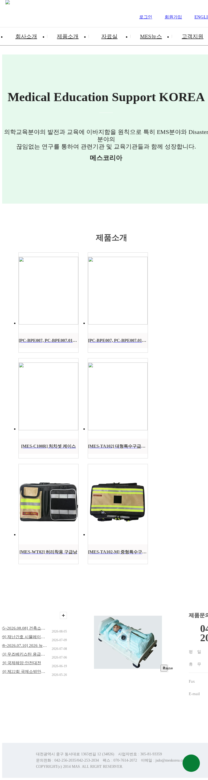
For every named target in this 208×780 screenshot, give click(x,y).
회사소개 (26, 36)
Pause (165, 668)
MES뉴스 (151, 36)
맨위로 (191, 763)
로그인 (145, 17)
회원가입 (173, 17)
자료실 (109, 36)
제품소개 (68, 36)
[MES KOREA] (7, 13)
